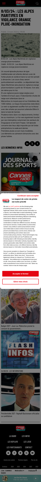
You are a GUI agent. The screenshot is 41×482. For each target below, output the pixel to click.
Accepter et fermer (20, 273)
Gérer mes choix (20, 281)
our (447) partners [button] (14, 206)
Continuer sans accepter (28, 195)
